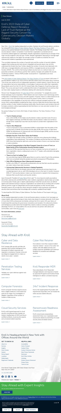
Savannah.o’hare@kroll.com (9, 226)
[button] (31, 3)
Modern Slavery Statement (28, 360)
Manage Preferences (31, 409)
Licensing (23, 358)
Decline (18, 409)
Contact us (39, 3)
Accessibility (24, 344)
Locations (4, 356)
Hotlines (50, 3)
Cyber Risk (25, 93)
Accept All (7, 409)
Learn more (4, 259)
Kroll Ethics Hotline (26, 356)
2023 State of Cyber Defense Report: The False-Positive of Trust (23, 79)
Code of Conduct (25, 346)
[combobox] (17, 380)
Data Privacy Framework (27, 352)
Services (3, 346)
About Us (4, 344)
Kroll (10, 46)
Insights (3, 348)
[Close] (58, 402)
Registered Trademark (7, 360)
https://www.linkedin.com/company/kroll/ (9, 377)
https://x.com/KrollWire (12, 376)
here (55, 192)
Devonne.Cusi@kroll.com (8, 218)
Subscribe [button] (7, 392)
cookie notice (26, 404)
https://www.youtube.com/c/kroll (15, 376)
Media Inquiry (4, 358)
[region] (30, 406)
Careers (3, 352)
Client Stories (5, 350)
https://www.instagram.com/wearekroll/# (6, 377)
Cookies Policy (25, 348)
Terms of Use (24, 364)
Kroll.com (21, 208)
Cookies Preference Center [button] (28, 350)
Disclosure (24, 354)
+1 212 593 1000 (6, 373)
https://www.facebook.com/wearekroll (2, 377)
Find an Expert (5, 354)
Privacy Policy (24, 362)
